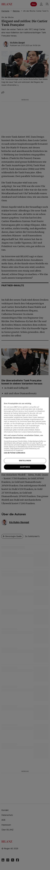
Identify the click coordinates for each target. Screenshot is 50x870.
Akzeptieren (25, 467)
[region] (25, 435)
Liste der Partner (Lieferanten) (14, 453)
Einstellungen (25, 461)
